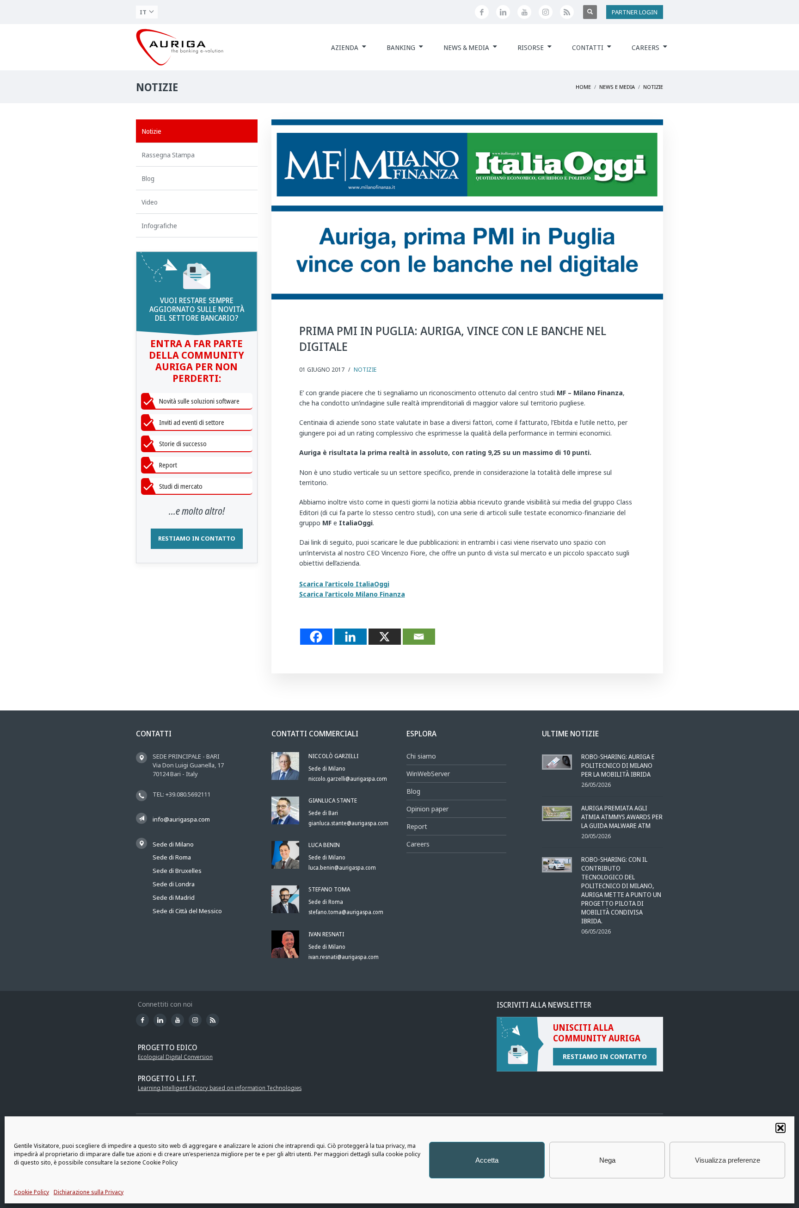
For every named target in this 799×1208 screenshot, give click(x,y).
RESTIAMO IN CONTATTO (196, 538)
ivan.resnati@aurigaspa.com (343, 957)
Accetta (486, 1160)
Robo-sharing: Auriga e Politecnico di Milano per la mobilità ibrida (618, 765)
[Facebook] (316, 637)
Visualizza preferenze (727, 1160)
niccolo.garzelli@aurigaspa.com (347, 779)
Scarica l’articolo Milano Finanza (352, 594)
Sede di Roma (172, 857)
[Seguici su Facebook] (482, 12)
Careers (418, 844)
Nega (607, 1160)
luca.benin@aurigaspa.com (342, 868)
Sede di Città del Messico (187, 911)
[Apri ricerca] (590, 12)
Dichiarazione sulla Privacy (88, 1192)
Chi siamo (421, 756)
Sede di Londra (174, 884)
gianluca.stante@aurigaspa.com (348, 823)
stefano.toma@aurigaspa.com (345, 912)
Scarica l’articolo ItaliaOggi (344, 583)
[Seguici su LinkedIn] (503, 12)
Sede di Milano (173, 844)
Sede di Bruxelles (177, 870)
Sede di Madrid (174, 897)
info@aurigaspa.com (181, 819)
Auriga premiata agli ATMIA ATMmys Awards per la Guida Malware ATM (622, 816)
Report (416, 826)
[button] (780, 1128)
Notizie (365, 370)
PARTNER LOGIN (635, 12)
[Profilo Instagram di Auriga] (546, 12)
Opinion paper (427, 808)
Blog (413, 791)
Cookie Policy (31, 1192)
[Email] (419, 637)
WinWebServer (428, 773)
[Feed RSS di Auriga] (567, 12)
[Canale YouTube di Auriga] (524, 12)
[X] (385, 637)
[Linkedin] (350, 637)
